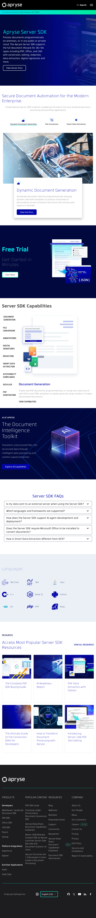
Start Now (10, 274)
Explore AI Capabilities (15, 466)
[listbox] (49, 894)
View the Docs (26, 212)
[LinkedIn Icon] (85, 894)
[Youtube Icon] (79, 894)
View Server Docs (14, 68)
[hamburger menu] (91, 4)
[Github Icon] (68, 894)
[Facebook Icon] (90, 894)
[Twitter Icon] (74, 894)
